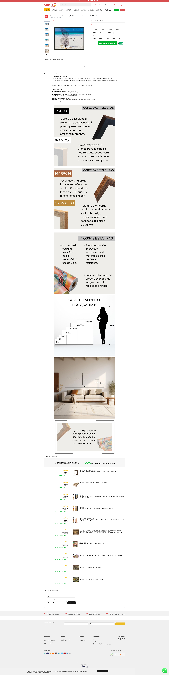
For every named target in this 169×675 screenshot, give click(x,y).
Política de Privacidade (43, 672)
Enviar (71, 602)
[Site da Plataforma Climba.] (84, 666)
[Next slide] (46, 54)
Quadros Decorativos (54, 12)
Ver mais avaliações (84, 586)
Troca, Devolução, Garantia (67, 639)
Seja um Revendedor (49, 645)
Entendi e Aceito (103, 671)
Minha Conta (82, 640)
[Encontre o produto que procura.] (89, 4)
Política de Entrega (48, 642)
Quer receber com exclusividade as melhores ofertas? (52, 624)
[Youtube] (122, 639)
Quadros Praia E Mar (63, 12)
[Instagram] (120, 639)
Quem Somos (47, 639)
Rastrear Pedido (83, 642)
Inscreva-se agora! (49, 622)
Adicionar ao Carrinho (108, 43)
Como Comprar (64, 640)
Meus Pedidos (83, 639)
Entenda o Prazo (65, 642)
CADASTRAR (120, 623)
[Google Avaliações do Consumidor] (119, 654)
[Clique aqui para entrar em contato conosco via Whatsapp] (164, 670)
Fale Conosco (47, 643)
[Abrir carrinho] (122, 5)
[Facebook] (118, 639)
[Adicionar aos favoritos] (53, 21)
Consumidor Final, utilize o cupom (84, 0)
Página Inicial (46, 12)
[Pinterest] (124, 639)
